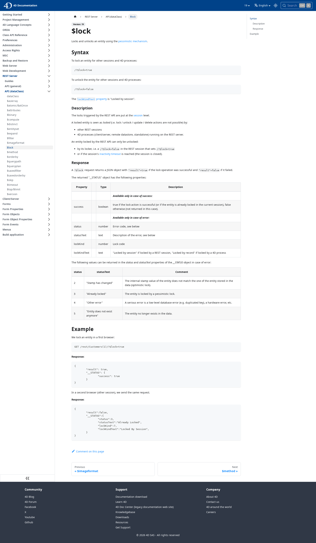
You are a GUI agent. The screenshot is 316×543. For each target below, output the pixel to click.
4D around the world (219, 507)
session (138, 115)
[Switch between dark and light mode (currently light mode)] (276, 5)
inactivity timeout (110, 154)
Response (258, 28)
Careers (211, 512)
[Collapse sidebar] (27, 478)
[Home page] (75, 17)
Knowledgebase (125, 512)
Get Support (123, 527)
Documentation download (131, 496)
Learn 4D (121, 502)
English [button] (263, 5)
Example (254, 33)
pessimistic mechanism (132, 41)
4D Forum (31, 502)
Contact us (212, 502)
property (92, 99)
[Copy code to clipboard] (237, 70)
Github (29, 522)
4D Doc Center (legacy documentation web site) (145, 507)
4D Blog (29, 496)
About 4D (212, 496)
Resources (122, 522)
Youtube (30, 517)
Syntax (253, 18)
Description (259, 23)
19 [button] (245, 5)
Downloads (122, 517)
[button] (27, 14)
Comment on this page (90, 451)
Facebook (30, 507)
